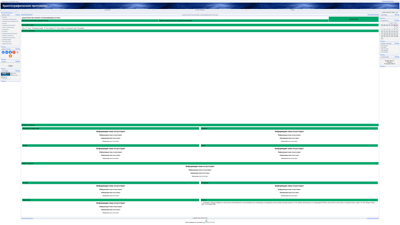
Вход (292, 10)
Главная (107, 10)
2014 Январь (384, 52)
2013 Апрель (384, 45)
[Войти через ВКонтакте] (6, 52)
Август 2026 (393, 23)
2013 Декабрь (384, 50)
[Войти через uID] (3, 52)
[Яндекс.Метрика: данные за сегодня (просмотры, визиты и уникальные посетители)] (210, 221)
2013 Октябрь (384, 48)
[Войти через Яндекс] (13, 52)
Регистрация (200, 10)
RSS (397, 12)
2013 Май (383, 47)
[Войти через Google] (17, 52)
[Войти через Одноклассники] (10, 56)
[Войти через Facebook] (10, 52)
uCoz (204, 222)
